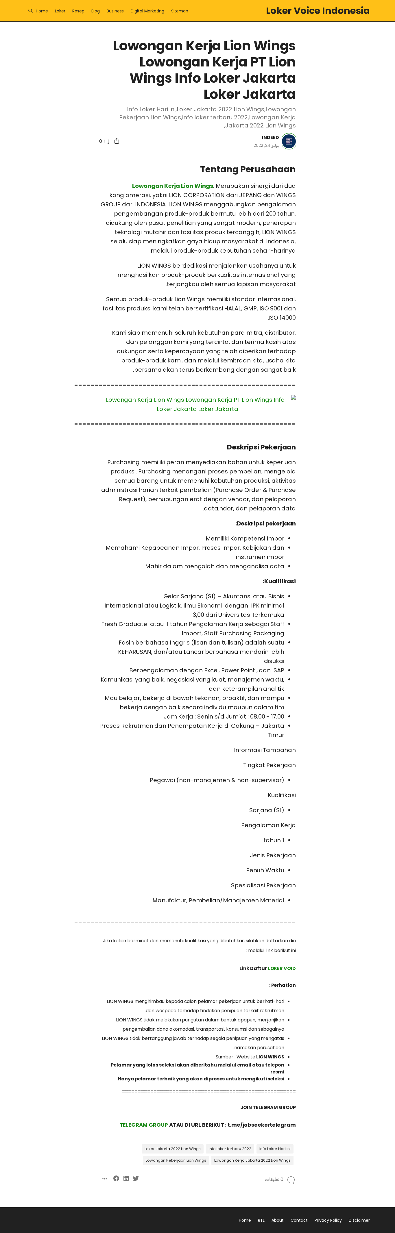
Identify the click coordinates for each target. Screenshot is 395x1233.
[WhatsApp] (356, 489)
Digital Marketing (147, 11)
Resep (78, 11)
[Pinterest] (365, 489)
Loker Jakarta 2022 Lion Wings (173, 1148)
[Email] (346, 489)
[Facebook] (346, 479)
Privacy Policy (328, 1220)
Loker (60, 11)
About (278, 1220)
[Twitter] (365, 479)
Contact (299, 1220)
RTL (261, 1220)
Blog (95, 11)
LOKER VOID (282, 968)
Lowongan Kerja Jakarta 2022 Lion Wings (252, 1160)
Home (42, 11)
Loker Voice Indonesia (318, 10)
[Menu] (30, 11)
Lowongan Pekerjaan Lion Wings (176, 1160)
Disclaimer (359, 1220)
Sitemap (179, 11)
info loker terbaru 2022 (230, 1148)
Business (115, 11)
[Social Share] (116, 141)
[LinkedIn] (356, 479)
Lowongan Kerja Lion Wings (172, 186)
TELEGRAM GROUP (144, 1124)
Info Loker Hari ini (275, 1148)
